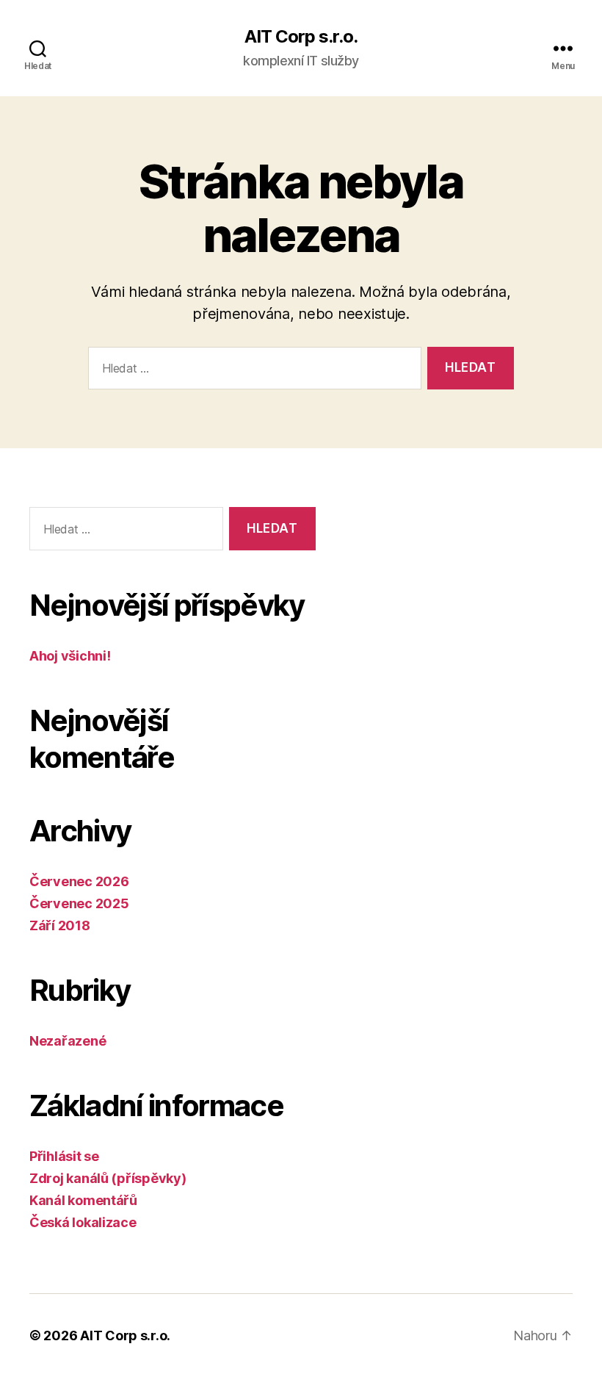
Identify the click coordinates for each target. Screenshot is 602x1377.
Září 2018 (59, 925)
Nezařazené (67, 1041)
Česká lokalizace (83, 1222)
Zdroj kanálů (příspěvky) (107, 1178)
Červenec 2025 (79, 903)
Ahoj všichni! (70, 656)
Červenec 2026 (79, 881)
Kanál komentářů (83, 1200)
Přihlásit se (64, 1156)
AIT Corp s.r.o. (301, 37)
